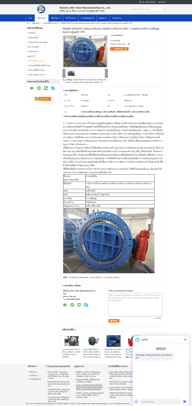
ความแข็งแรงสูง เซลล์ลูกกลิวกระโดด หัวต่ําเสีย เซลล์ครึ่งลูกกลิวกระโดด (59, 399)
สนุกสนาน (116, 18)
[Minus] (185, 339)
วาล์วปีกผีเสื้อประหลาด (50, 23)
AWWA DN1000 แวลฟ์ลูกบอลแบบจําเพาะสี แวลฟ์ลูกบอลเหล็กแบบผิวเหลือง (59, 392)
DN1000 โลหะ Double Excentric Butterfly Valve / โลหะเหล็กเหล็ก (124, 383)
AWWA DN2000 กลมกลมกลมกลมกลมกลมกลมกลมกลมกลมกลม (59, 384)
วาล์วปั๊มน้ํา (31, 33)
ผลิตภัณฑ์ (41, 18)
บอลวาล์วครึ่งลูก (33, 47)
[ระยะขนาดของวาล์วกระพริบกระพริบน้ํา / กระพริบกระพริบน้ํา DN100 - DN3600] (71, 341)
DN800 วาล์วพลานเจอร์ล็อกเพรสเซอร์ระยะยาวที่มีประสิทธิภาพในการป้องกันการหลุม (90, 395)
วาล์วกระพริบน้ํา (95, 277)
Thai (163, 2)
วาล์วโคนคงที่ (32, 52)
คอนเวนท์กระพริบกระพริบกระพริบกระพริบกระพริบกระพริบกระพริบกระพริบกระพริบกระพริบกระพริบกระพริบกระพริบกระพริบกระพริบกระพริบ (92, 355)
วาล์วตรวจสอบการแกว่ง (36, 75)
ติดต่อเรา (103, 18)
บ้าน (30, 18)
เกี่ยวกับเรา (55, 18)
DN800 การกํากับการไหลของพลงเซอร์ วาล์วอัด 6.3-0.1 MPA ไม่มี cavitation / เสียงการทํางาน (88, 374)
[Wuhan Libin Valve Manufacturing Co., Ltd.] (41, 9)
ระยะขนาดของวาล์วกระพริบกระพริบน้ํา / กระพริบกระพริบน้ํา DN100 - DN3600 (71, 353)
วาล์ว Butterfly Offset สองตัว (78, 277)
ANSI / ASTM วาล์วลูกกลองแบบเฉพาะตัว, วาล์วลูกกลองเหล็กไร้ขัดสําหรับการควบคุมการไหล (58, 375)
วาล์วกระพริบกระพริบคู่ (111, 277)
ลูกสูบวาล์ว (31, 56)
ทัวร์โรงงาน (71, 18)
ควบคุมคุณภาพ (87, 18)
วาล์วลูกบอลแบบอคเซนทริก (37, 42)
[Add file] (136, 401)
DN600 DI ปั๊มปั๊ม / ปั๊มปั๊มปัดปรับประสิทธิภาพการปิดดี (88, 381)
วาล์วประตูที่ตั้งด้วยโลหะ (36, 70)
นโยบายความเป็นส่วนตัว (35, 404)
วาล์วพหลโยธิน (32, 38)
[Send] (185, 401)
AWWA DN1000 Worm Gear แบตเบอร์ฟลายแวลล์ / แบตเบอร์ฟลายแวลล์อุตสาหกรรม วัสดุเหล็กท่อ (112, 354)
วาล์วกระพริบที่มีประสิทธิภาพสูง (38, 65)
